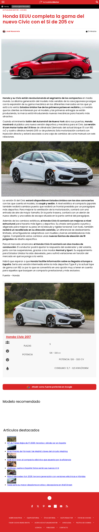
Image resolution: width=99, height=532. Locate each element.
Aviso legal (66, 523)
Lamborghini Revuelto (20, 6)
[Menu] (3, 2)
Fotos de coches (84, 518)
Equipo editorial (33, 518)
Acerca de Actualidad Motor (46, 523)
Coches (23, 10)
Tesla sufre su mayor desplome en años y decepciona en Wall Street (39, 484)
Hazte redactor (66, 518)
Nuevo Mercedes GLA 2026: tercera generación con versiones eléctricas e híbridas (46, 476)
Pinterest (43, 506)
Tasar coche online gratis (19, 523)
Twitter (37, 506)
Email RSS (61, 506)
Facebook (32, 506)
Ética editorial (49, 518)
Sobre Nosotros (15, 518)
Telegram (55, 506)
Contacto (64, 528)
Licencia (38, 528)
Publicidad (50, 528)
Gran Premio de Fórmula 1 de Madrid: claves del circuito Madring (37, 451)
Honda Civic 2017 (18, 337)
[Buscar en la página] (97, 2)
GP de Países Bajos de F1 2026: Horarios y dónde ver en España (36, 443)
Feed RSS (66, 506)
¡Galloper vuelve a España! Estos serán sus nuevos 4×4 (33, 468)
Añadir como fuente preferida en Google (52, 386)
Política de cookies (83, 523)
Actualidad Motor (11, 10)
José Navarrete (13, 31)
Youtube (49, 506)
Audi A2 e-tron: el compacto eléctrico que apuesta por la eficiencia (39, 459)
